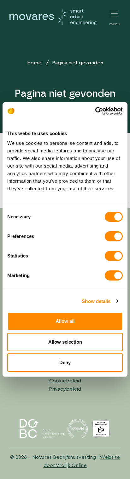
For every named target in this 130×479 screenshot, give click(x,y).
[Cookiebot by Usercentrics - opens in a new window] (95, 111)
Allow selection (65, 342)
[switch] (114, 236)
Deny (65, 362)
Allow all (65, 321)
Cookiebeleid (65, 380)
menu (114, 14)
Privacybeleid (65, 389)
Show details (96, 301)
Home (34, 62)
